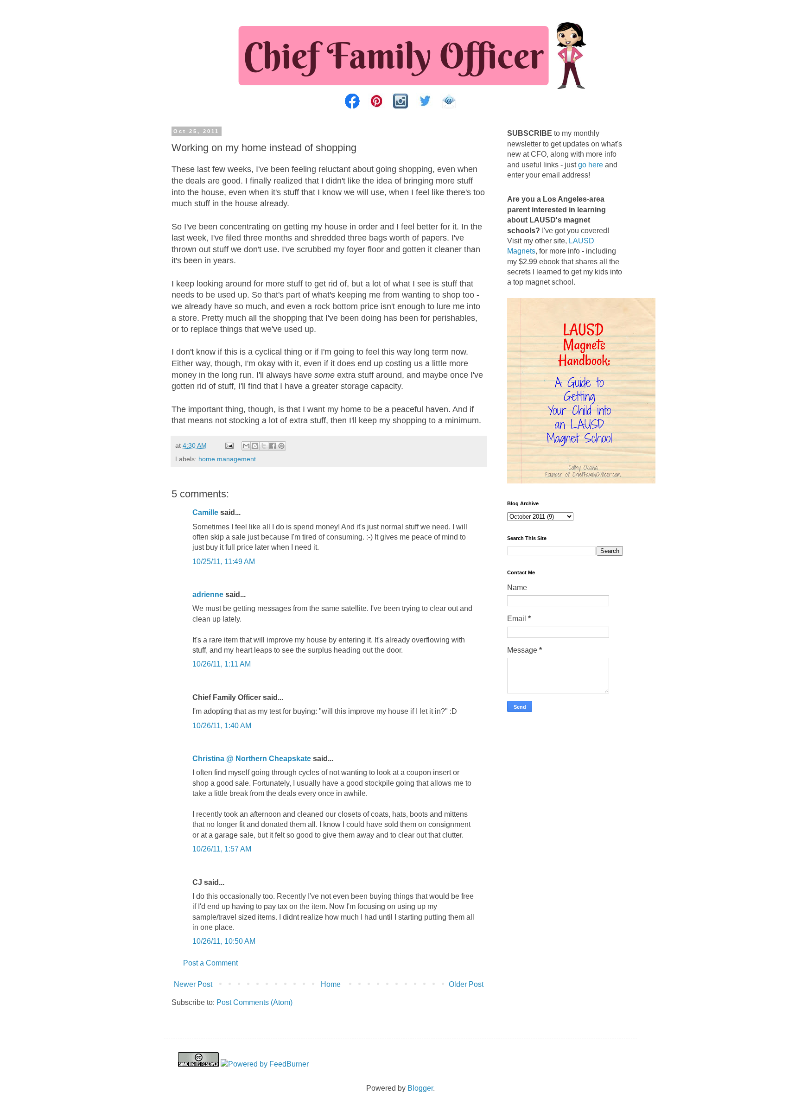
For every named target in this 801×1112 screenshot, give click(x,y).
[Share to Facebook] (272, 446)
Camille (205, 512)
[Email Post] (228, 445)
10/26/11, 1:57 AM (221, 849)
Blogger (420, 1088)
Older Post (466, 984)
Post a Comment (210, 963)
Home (331, 984)
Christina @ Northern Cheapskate (251, 759)
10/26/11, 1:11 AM (221, 664)
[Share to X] (263, 446)
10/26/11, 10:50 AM (223, 941)
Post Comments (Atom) (254, 1002)
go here (590, 165)
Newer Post (193, 984)
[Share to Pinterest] (281, 446)
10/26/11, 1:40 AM (221, 726)
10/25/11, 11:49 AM (223, 562)
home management (227, 459)
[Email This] (246, 446)
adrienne (207, 594)
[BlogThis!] (255, 446)
